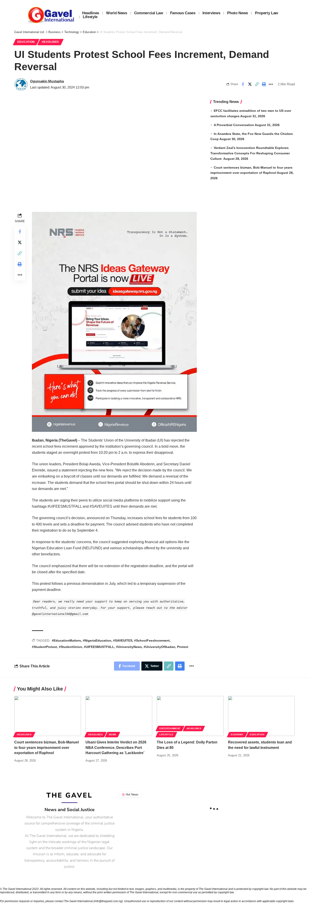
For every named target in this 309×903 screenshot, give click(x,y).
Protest (182, 647)
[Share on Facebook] (243, 84)
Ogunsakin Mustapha (47, 81)
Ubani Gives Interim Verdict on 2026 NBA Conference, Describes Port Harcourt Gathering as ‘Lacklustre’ (116, 747)
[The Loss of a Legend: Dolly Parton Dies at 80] (190, 716)
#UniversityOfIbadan (159, 647)
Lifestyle (166, 734)
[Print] (264, 84)
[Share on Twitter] (250, 84)
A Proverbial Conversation (234, 125)
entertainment (170, 728)
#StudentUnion (70, 647)
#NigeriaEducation (97, 640)
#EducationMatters (66, 640)
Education (26, 42)
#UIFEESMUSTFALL (99, 647)
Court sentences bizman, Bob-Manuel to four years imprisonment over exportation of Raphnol (46, 747)
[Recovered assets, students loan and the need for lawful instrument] (261, 716)
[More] (271, 84)
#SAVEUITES (122, 640)
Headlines (50, 42)
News (112, 734)
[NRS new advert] (114, 321)
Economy (237, 734)
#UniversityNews (129, 647)
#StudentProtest (44, 647)
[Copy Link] (257, 84)
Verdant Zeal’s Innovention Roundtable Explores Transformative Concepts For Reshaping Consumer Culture (250, 153)
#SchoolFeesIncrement (152, 640)
